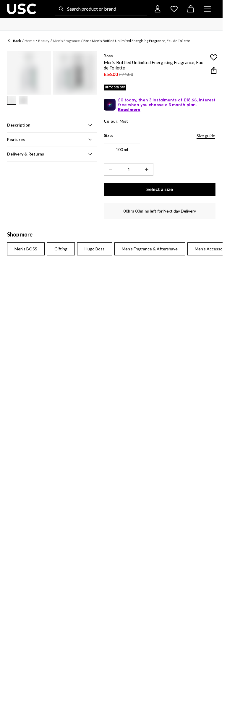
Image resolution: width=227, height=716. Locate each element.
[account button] (157, 9)
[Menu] (207, 9)
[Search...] (61, 8)
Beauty (43, 40)
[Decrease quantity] (109, 169)
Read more (129, 109)
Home (30, 40)
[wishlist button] (174, 9)
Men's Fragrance (66, 40)
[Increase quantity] (147, 169)
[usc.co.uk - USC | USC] (21, 9)
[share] (213, 70)
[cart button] (190, 9)
